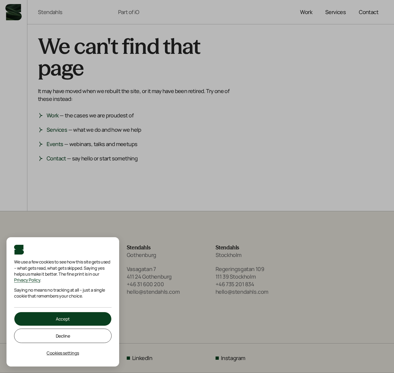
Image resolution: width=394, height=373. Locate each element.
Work (306, 12)
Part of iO (128, 12)
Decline (63, 336)
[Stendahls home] (13, 12)
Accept (63, 319)
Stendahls (50, 12)
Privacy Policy (27, 280)
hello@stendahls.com (153, 291)
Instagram (233, 358)
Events (55, 144)
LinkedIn (142, 358)
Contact (368, 12)
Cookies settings (63, 353)
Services (335, 12)
